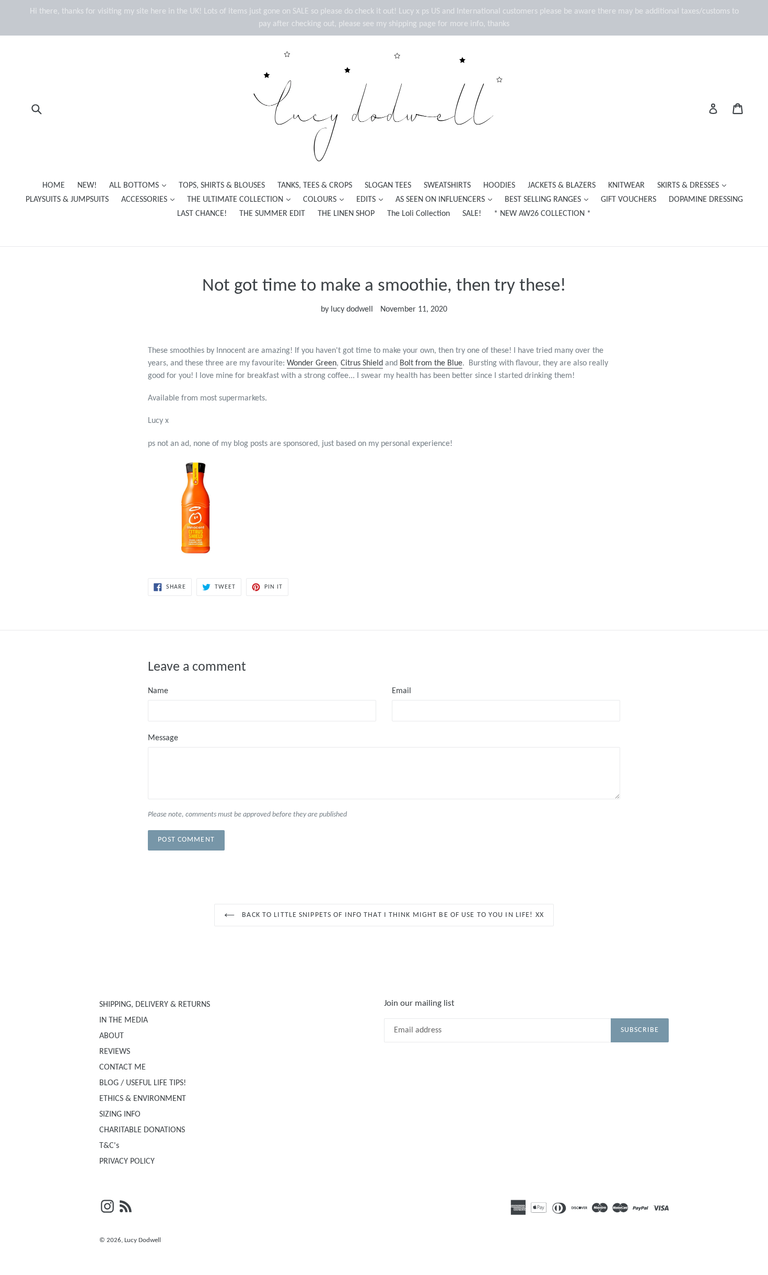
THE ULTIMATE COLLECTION (241, 199)
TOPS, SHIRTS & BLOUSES (222, 185)
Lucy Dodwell (142, 1240)
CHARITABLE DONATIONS (142, 1130)
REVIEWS (114, 1052)
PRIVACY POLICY (127, 1161)
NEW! (87, 185)
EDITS (372, 199)
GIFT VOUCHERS (628, 200)
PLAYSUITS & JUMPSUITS (67, 200)
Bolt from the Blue (431, 363)
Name (158, 691)
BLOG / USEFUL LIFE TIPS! (142, 1083)
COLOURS (326, 199)
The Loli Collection (418, 214)
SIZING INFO (120, 1114)
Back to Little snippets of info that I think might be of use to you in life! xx (392, 915)
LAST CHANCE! (202, 214)
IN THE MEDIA (123, 1020)
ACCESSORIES (150, 199)
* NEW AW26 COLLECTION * (542, 214)
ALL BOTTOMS (140, 185)
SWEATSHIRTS (447, 185)
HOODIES (499, 185)
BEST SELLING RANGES (549, 199)
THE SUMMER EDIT (272, 214)
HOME (53, 185)
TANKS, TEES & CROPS (314, 185)
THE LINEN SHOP (346, 214)
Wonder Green (311, 363)
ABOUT (111, 1036)
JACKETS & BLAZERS (562, 185)
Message (163, 738)
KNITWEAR (626, 185)
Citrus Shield (362, 363)
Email (401, 691)
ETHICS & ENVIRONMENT (142, 1099)
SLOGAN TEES (388, 185)
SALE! (471, 214)
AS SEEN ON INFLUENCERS (446, 199)
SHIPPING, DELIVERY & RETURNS (154, 1005)
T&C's (109, 1146)
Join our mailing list (419, 1003)
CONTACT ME (122, 1067)
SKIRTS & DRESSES (694, 185)
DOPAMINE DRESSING (706, 200)
